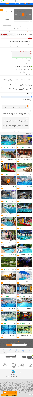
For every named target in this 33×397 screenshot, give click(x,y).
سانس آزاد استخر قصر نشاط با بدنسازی (26, 335)
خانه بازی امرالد (29, 227)
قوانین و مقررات (30, 364)
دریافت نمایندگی (22, 365)
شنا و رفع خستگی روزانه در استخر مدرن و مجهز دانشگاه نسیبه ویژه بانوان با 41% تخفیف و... (7, 12)
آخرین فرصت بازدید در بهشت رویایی (10, 267)
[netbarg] (31, 394)
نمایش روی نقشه (4, 34)
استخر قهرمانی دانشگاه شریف (27, 240)
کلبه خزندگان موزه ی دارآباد (11, 186)
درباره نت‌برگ (30, 363)
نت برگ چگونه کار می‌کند (13, 366)
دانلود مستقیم (13, 356)
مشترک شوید (9, 344)
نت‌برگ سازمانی (14, 363)
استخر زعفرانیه (29, 308)
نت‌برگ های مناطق (5, 364)
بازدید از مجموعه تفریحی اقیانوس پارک (10, 159)
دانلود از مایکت (29, 358)
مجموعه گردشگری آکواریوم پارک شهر (26, 267)
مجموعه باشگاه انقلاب (12, 240)
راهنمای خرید (14, 364)
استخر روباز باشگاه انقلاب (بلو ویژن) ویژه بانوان (25, 254)
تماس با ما (23, 363)
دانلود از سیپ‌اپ (7, 356)
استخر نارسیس (13, 227)
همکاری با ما (22, 364)
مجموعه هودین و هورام (12, 254)
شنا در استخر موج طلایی (12, 308)
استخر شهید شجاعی (12, 213)
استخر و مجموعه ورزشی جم (27, 281)
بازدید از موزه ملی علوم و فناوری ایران (26, 200)
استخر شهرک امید (28, 294)
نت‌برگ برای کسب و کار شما (21, 366)
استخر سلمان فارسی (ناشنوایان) (27, 213)
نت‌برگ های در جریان (5, 363)
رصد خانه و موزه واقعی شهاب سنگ (26, 159)
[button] (16, 14)
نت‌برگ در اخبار (30, 366)
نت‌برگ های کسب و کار (5, 365)
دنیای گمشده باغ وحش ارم (11, 294)
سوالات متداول (14, 367)
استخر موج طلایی (29, 186)
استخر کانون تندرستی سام (12, 335)
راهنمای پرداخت (14, 365)
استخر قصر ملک (13, 200)
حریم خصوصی (30, 365)
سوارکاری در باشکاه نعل (12, 281)
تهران (31, 5)
